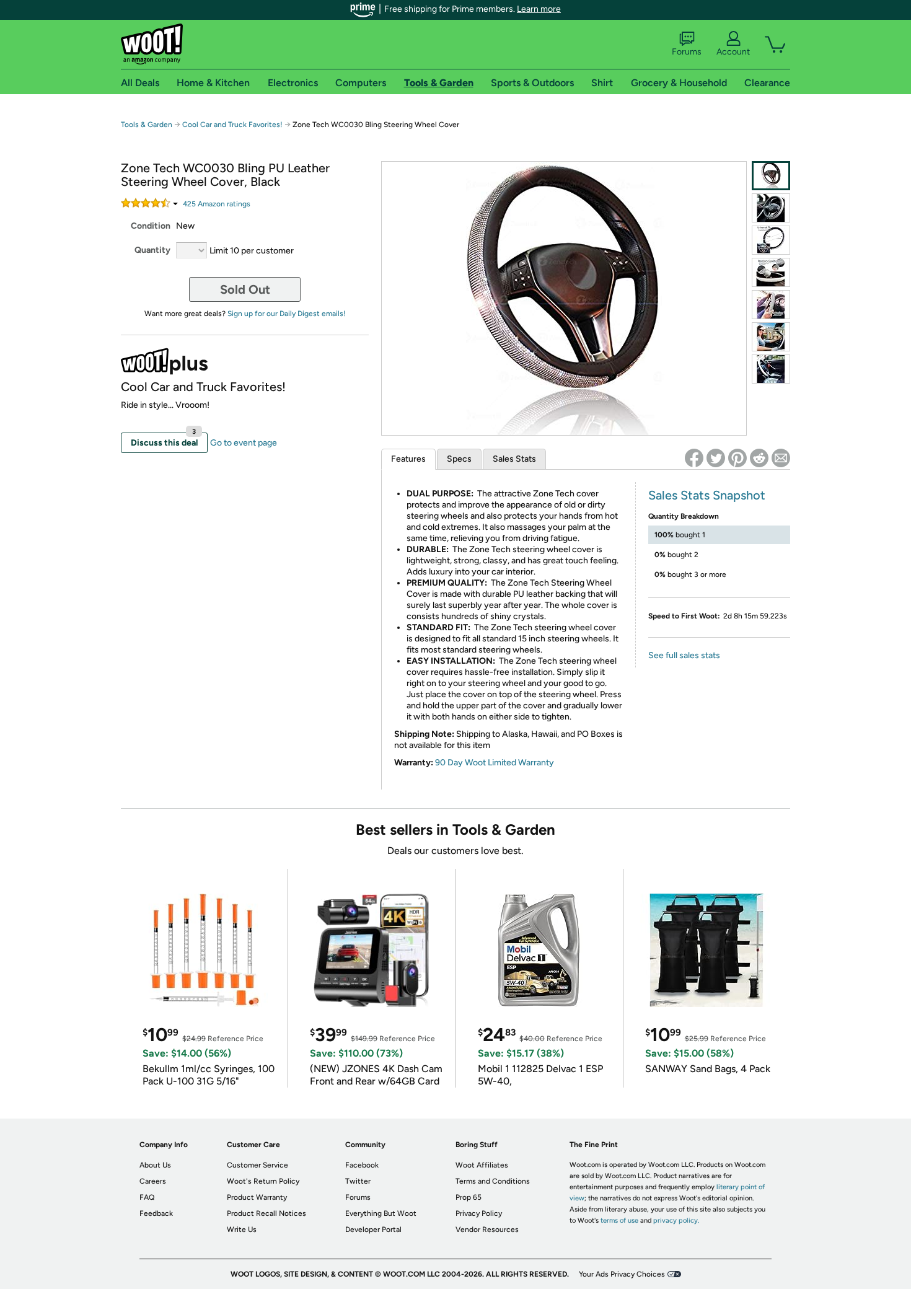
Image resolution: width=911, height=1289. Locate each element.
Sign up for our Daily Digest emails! (286, 313)
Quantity (152, 250)
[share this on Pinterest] (737, 458)
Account (733, 51)
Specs (459, 459)
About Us (155, 1165)
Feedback (156, 1213)
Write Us (242, 1229)
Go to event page (243, 443)
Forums (687, 51)
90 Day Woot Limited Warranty (494, 762)
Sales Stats (514, 459)
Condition (150, 226)
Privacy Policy (478, 1213)
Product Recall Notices (266, 1213)
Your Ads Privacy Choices (622, 1274)
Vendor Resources (487, 1229)
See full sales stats (684, 655)
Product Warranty (257, 1197)
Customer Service (257, 1165)
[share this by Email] (781, 458)
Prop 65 (468, 1197)
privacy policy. (676, 1220)
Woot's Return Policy (263, 1181)
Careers (152, 1181)
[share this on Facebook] (694, 458)
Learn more (539, 9)
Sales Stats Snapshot (706, 495)
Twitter (358, 1181)
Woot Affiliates (481, 1165)
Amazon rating (216, 204)
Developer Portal (373, 1229)
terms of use (619, 1220)
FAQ (146, 1197)
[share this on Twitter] (715, 458)
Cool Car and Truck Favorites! (232, 124)
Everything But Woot (380, 1213)
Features (408, 459)
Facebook (362, 1165)
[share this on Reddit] (759, 458)
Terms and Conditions (492, 1181)
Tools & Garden (146, 124)
